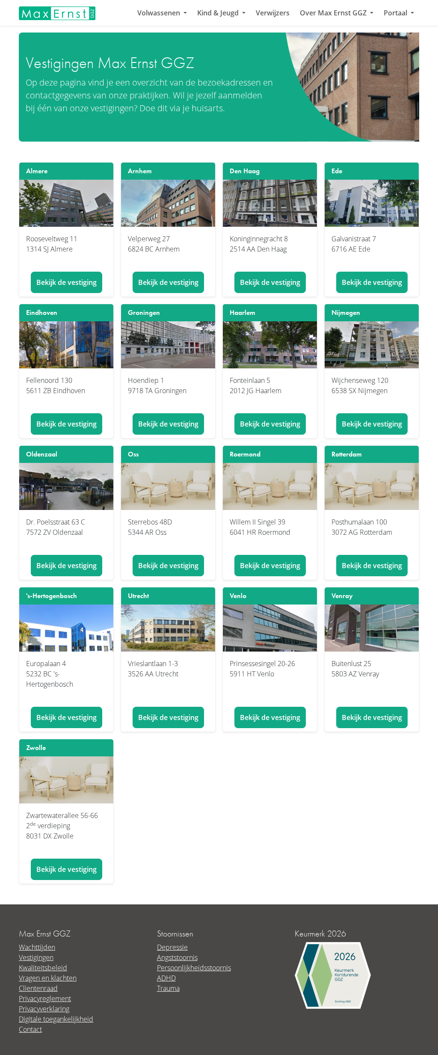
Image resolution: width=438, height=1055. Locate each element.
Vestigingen (36, 957)
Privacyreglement (45, 998)
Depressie (172, 946)
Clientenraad (38, 988)
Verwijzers (273, 13)
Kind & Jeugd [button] (218, 13)
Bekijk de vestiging (66, 282)
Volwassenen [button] (159, 13)
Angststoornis (177, 957)
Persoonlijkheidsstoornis (194, 967)
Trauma (168, 988)
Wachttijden (37, 946)
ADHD (166, 977)
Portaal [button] (396, 13)
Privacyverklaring (44, 1008)
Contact (30, 1029)
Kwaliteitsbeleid (43, 967)
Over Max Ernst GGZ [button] (334, 13)
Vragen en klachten (48, 977)
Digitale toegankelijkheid (56, 1018)
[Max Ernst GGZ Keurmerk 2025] (333, 974)
